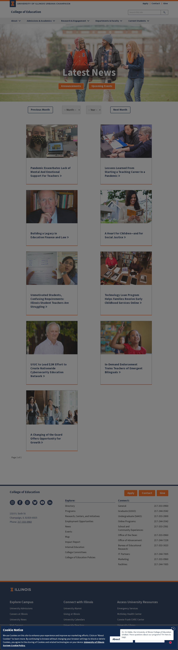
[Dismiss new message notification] (173, 629)
